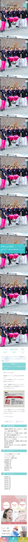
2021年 (6, 487)
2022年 (6, 485)
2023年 (6, 483)
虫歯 (5, 470)
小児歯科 (6, 464)
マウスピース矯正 (9, 458)
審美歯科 (6, 462)
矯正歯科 (6, 468)
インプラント (8, 456)
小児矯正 (6, 466)
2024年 (6, 481)
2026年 (6, 477)
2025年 (6, 479)
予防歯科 (6, 460)
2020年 (6, 489)
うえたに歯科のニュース (11, 454)
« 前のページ (9, 421)
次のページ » (19, 421)
